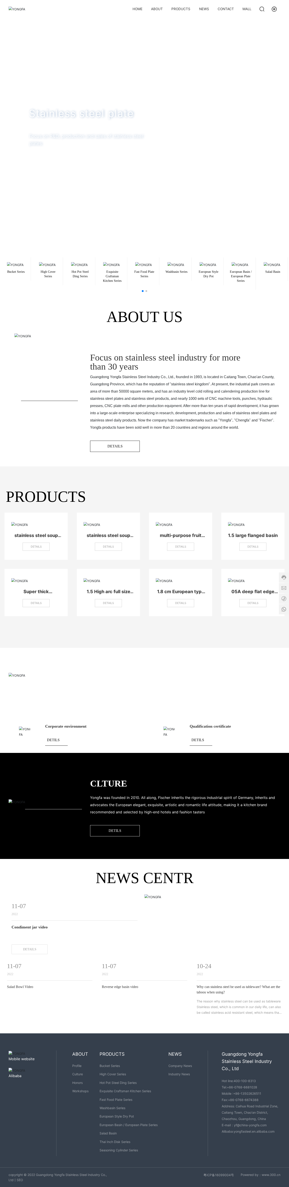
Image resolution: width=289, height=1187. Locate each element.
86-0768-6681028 (243, 1087)
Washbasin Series (176, 271)
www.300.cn (271, 1175)
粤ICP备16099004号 (218, 1175)
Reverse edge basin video (120, 987)
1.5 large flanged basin (253, 535)
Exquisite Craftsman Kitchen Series (112, 276)
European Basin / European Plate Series (241, 276)
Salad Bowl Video (20, 987)
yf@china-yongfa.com (250, 1125)
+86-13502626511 (247, 1093)
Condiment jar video (30, 927)
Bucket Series (16, 271)
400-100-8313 (245, 1081)
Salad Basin (272, 271)
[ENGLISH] (274, 9)
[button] (278, 116)
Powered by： (251, 1175)
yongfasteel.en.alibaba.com (254, 1131)
